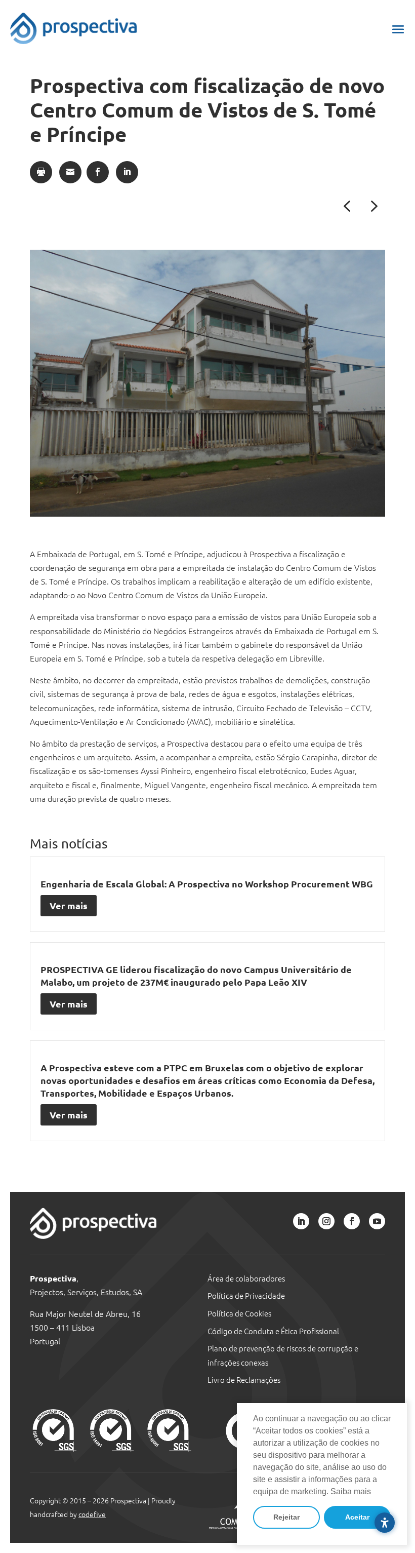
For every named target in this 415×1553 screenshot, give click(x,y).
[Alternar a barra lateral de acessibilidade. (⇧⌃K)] (385, 1522)
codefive (92, 1514)
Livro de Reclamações (244, 1379)
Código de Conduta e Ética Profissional (273, 1331)
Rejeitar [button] (286, 1517)
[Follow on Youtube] (377, 1221)
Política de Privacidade (246, 1295)
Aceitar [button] (357, 1517)
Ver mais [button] (69, 905)
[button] (398, 29)
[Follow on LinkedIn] (301, 1221)
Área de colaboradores (246, 1278)
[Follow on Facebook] (352, 1221)
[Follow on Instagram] (326, 1221)
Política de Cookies (239, 1313)
